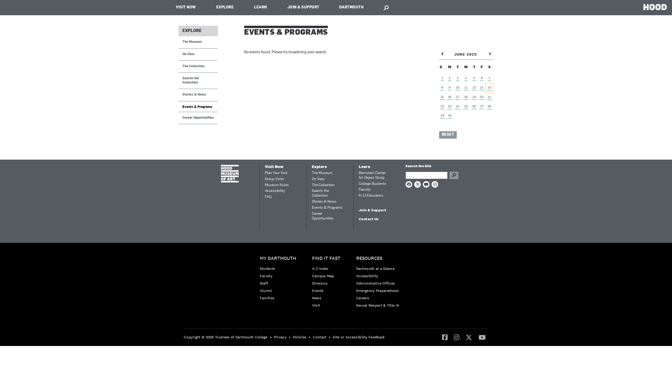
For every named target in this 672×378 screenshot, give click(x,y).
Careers (362, 298)
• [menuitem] (270, 337)
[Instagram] (456, 337)
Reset (448, 135)
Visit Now (186, 7)
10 (457, 87)
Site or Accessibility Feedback (359, 337)
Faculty (365, 190)
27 (482, 106)
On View (188, 54)
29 (442, 115)
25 (466, 106)
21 (489, 97)
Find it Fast (326, 258)
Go (453, 175)
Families (267, 298)
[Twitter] (469, 337)
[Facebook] (445, 337)
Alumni (266, 290)
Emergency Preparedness (377, 290)
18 (466, 97)
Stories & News (194, 94)
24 (457, 106)
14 (489, 87)
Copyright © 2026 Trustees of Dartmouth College (225, 337)
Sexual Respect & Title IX (377, 305)
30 (450, 115)
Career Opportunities (198, 117)
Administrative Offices (375, 283)
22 (442, 106)
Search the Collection (190, 80)
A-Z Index (320, 268)
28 (489, 106)
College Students (372, 184)
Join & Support (303, 7)
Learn (260, 7)
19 (474, 97)
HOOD (655, 7)
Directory (320, 283)
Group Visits (274, 179)
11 (466, 87)
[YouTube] (482, 337)
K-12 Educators (371, 196)
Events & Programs (197, 107)
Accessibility (275, 191)
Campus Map (323, 276)
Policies (299, 337)
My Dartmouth (278, 258)
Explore (225, 7)
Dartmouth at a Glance (375, 268)
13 (481, 87)
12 (474, 87)
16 (449, 97)
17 (457, 97)
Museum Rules (277, 185)
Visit (316, 305)
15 (442, 97)
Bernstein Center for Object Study (372, 175)
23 (450, 106)
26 (474, 106)
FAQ (268, 197)
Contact (319, 337)
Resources (369, 258)
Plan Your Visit (276, 173)
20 (482, 97)
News (316, 298)
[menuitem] (279, 279)
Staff (264, 283)
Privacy (280, 337)
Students (267, 268)
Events (318, 290)
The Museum (192, 42)
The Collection (193, 66)
